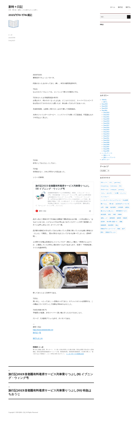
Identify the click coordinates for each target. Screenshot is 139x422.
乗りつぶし (104, 204)
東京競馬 (103, 214)
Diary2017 (106, 125)
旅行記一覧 (37, 333)
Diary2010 (106, 140)
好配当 (127, 207)
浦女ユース (106, 155)
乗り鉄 (111, 204)
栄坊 (109, 214)
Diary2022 (106, 114)
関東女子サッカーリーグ (108, 228)
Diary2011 (106, 138)
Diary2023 (11, 40)
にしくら (123, 193)
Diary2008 (106, 144)
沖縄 (114, 214)
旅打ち (128, 7)
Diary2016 (106, 127)
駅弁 (102, 232)
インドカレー (105, 196)
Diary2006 (106, 149)
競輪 (121, 221)
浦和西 (119, 218)
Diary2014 (106, 132)
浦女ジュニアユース (109, 157)
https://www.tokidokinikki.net (43, 330)
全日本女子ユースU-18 (122, 204)
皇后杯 (103, 221)
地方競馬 (113, 207)
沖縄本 (120, 214)
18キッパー (104, 182)
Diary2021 (106, 117)
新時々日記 (15, 6)
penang (121, 189)
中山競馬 (125, 200)
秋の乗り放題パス (112, 221)
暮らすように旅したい (107, 211)
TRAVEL (104, 99)
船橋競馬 (103, 225)
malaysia (113, 189)
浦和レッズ (104, 218)
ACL (110, 182)
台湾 (102, 207)
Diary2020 (106, 119)
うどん (103, 193)
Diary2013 (106, 134)
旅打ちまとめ (38, 338)
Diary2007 (106, 146)
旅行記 (120, 7)
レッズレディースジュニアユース (111, 200)
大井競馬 (120, 207)
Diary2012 (106, 136)
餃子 (123, 228)
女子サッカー (106, 159)
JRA (120, 186)
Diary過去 (104, 110)
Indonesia (113, 186)
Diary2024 (105, 108)
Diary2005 (106, 151)
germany (117, 182)
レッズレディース (107, 153)
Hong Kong (104, 186)
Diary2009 (106, 142)
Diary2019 (106, 121)
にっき (10, 35)
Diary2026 (105, 104)
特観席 (125, 218)
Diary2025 (105, 106)
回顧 (107, 207)
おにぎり (109, 193)
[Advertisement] (63, 53)
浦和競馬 (112, 218)
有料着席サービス (121, 211)
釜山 (117, 225)
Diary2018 (106, 123)
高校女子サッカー (111, 232)
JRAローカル (104, 189)
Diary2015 (106, 129)
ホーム (112, 7)
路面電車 (110, 225)
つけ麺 (116, 193)
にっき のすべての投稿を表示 (75, 354)
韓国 (118, 228)
